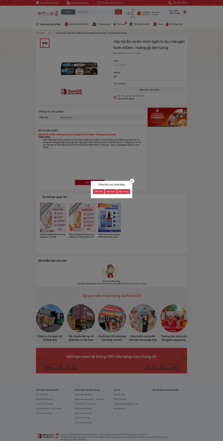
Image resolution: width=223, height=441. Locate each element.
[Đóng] (132, 181)
